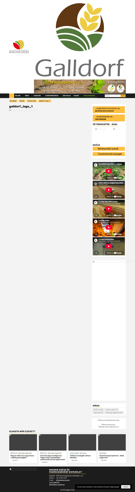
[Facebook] (99, 95)
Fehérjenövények (51, 95)
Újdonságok (98, 412)
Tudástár (37, 95)
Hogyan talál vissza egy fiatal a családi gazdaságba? (22, 457)
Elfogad (126, 487)
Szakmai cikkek (112, 409)
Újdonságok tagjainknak (114, 412)
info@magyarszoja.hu (63, 480)
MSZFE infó (98, 409)
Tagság (76, 95)
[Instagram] (103, 95)
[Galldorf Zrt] (101, 134)
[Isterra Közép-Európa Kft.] (117, 134)
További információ (114, 487)
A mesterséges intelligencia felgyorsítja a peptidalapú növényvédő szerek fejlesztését (52, 457)
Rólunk (17, 95)
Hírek (27, 95)
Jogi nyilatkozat (54, 482)
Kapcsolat (67, 95)
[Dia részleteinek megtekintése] (80, 86)
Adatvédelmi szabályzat (57, 484)
